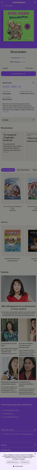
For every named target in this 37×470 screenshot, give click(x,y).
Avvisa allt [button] (25, 462)
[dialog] (18, 235)
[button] (18, 466)
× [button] (35, 454)
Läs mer (22, 459)
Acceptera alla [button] (12, 462)
